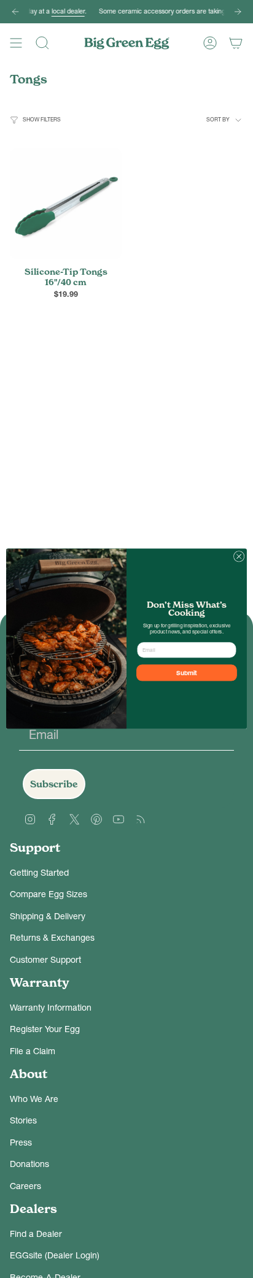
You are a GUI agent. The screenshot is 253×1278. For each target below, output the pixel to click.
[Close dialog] (238, 556)
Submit (186, 673)
